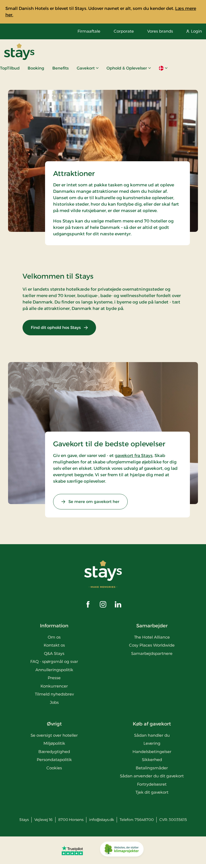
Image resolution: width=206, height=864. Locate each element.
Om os (54, 637)
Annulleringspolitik (54, 669)
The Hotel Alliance (152, 637)
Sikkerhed (152, 759)
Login (196, 31)
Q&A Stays (54, 653)
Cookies (54, 767)
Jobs (54, 702)
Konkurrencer (54, 686)
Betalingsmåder (152, 767)
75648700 (144, 819)
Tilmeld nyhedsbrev (54, 694)
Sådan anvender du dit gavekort (152, 775)
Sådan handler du (152, 735)
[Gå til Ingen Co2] (122, 850)
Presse (54, 677)
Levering (152, 743)
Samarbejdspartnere (151, 653)
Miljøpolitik (54, 743)
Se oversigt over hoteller (54, 735)
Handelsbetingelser (152, 751)
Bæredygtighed (54, 751)
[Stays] (19, 51)
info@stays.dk (101, 819)
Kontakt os (54, 645)
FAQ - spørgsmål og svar (54, 661)
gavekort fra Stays (134, 455)
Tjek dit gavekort (151, 792)
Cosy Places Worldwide (152, 645)
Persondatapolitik (54, 759)
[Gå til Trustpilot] (72, 850)
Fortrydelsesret (152, 784)
